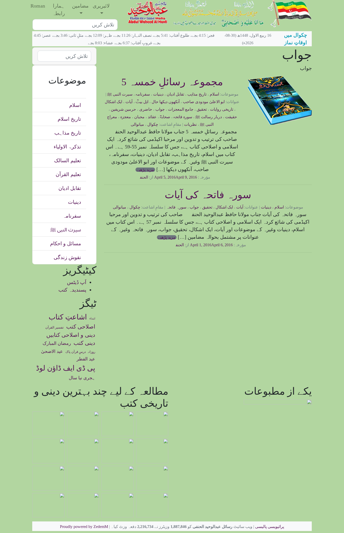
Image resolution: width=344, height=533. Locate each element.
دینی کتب (84, 343)
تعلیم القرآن (68, 174)
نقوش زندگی (67, 257)
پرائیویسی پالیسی (269, 526)
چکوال (152, 124)
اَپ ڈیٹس (76, 282)
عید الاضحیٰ (52, 351)
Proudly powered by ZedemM (84, 526)
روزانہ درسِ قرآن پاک (80, 352)
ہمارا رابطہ (58, 9)
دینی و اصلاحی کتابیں (70, 335)
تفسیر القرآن (54, 327)
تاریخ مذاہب (197, 94)
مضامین (80, 6)
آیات (128, 102)
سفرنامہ (143, 94)
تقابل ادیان (175, 94)
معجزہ (125, 117)
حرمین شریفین (123, 109)
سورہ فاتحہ (183, 117)
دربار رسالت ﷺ (208, 117)
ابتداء (92, 318)
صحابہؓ (165, 117)
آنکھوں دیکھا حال (166, 102)
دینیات (158, 94)
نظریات (190, 124)
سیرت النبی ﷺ (119, 94)
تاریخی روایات (221, 109)
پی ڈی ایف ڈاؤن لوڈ (65, 368)
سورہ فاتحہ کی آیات (208, 194)
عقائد (152, 117)
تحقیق (202, 109)
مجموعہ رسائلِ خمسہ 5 (172, 82)
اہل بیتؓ (142, 102)
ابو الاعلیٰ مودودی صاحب (204, 102)
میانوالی (137, 124)
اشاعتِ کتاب (68, 317)
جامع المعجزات (180, 109)
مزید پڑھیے (145, 170)
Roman (37, 6)
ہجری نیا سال (82, 377)
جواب (160, 109)
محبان (139, 117)
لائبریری (101, 6)
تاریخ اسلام (69, 119)
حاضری (145, 109)
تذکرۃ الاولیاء (67, 146)
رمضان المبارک (57, 343)
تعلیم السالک (67, 160)
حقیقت (231, 117)
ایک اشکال (113, 102)
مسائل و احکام (65, 243)
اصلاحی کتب (80, 327)
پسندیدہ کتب (72, 290)
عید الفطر (86, 358)
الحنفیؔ (141, 177)
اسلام (214, 94)
